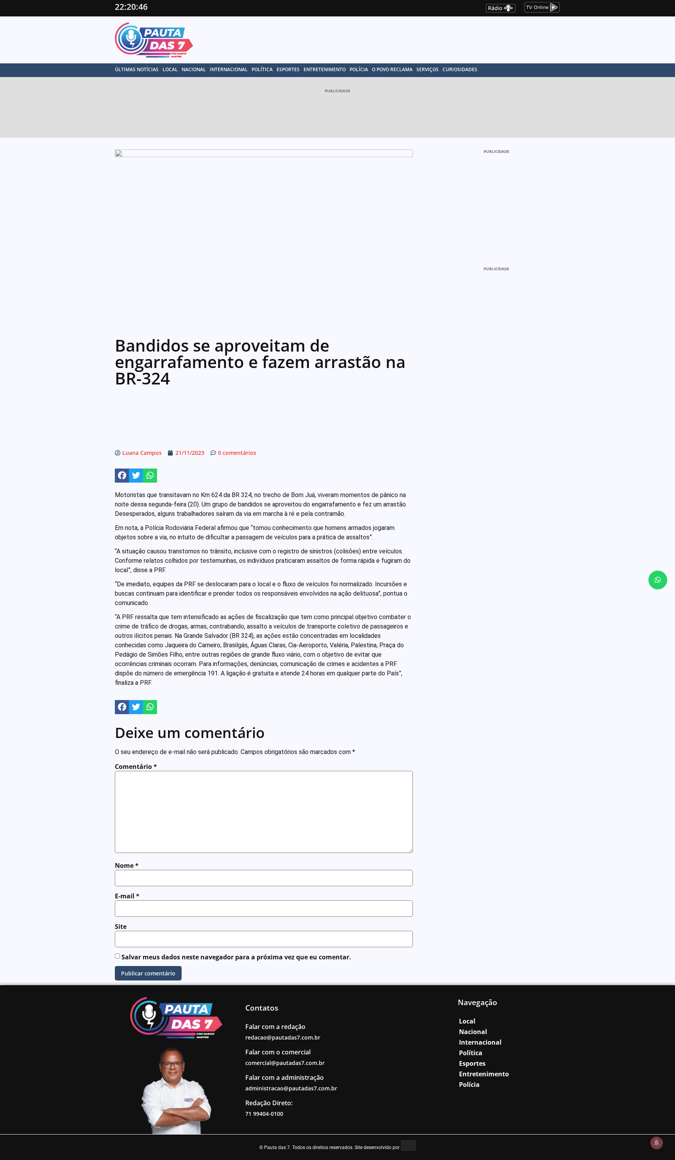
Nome (127, 865)
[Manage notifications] (656, 1143)
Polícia (359, 69)
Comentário (136, 766)
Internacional (229, 69)
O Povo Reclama (392, 69)
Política (262, 69)
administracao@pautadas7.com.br (291, 1088)
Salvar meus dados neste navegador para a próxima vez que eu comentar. (236, 957)
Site (121, 926)
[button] (122, 476)
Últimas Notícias (137, 69)
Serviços (427, 69)
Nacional (194, 69)
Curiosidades (460, 69)
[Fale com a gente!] (657, 580)
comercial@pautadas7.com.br (285, 1063)
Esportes (288, 69)
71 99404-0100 (264, 1113)
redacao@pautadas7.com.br (282, 1037)
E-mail (127, 896)
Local (170, 69)
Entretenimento (325, 69)
